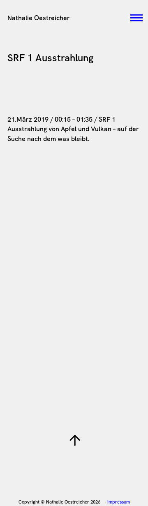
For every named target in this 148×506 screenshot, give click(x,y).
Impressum (118, 502)
